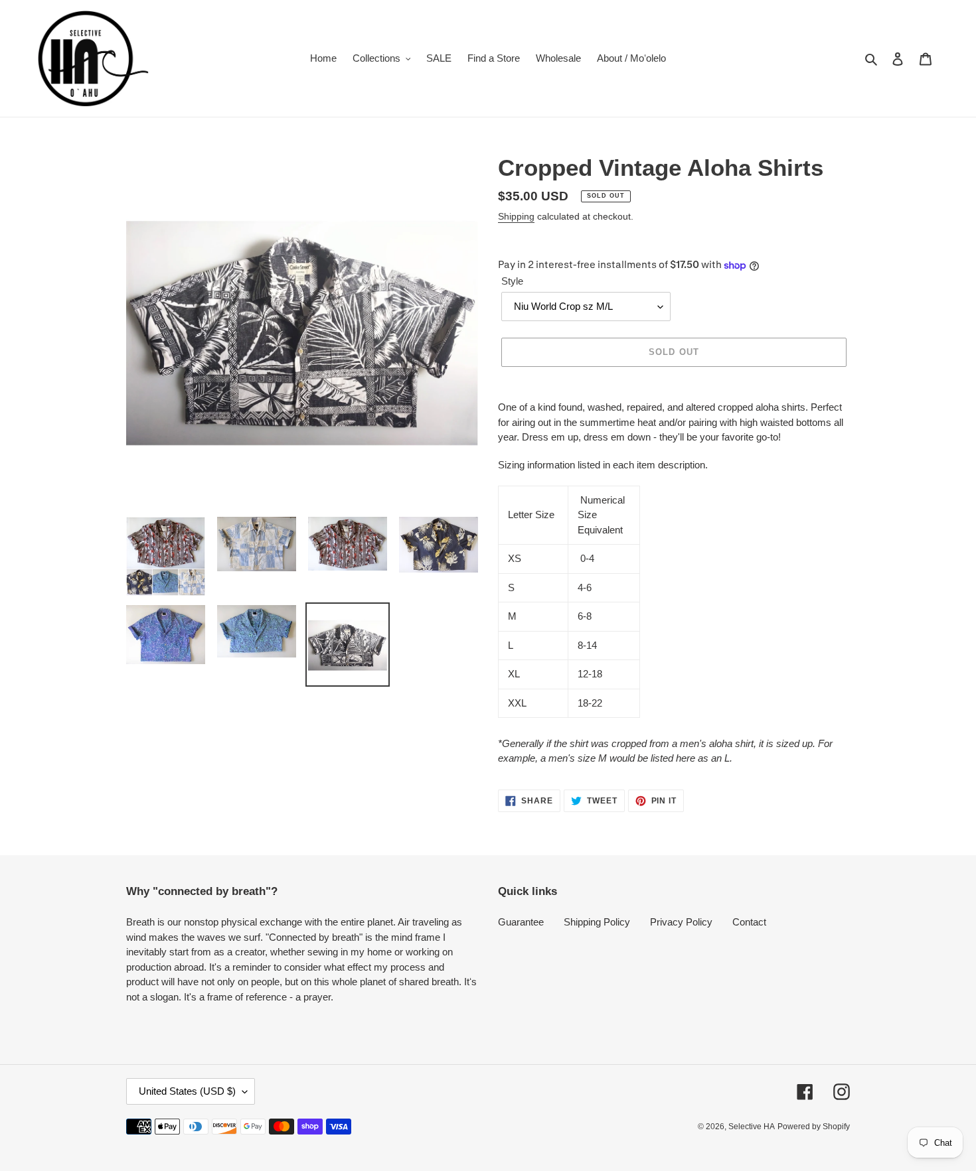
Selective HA (751, 1126)
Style (512, 281)
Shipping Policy (597, 922)
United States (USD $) (187, 1091)
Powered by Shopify (813, 1126)
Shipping (516, 216)
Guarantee (521, 922)
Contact (749, 922)
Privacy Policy (681, 922)
